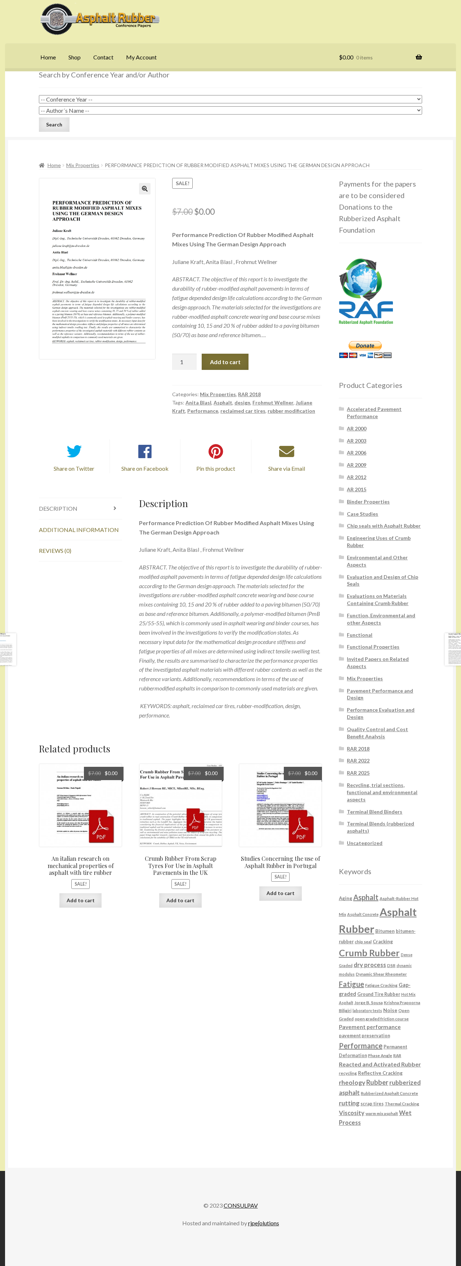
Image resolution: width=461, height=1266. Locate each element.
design (242, 402)
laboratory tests (367, 1010)
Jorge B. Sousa (368, 1002)
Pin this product (215, 468)
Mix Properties (82, 165)
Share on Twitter (74, 468)
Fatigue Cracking (381, 985)
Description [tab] (58, 508)
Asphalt (223, 402)
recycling (348, 1072)
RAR (397, 1055)
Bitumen (385, 931)
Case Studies (362, 514)
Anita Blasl (198, 402)
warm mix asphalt (382, 1113)
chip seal (363, 941)
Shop (74, 57)
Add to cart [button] (81, 900)
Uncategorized (364, 843)
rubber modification (291, 411)
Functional (359, 635)
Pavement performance (370, 1027)
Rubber (377, 1082)
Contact (103, 57)
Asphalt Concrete (363, 914)
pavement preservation (364, 1035)
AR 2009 (356, 465)
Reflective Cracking (380, 1073)
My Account (141, 57)
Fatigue (351, 984)
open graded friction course (382, 1018)
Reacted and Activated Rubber (380, 1064)
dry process (370, 964)
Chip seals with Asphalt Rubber (384, 526)
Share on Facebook (145, 468)
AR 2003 (356, 441)
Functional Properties (373, 647)
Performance (202, 411)
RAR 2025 (358, 773)
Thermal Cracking (402, 1103)
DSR (391, 965)
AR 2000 (356, 428)
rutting (349, 1103)
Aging (345, 898)
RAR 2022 (358, 760)
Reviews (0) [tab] (55, 550)
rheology (352, 1082)
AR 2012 (356, 477)
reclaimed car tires (242, 411)
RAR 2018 (249, 394)
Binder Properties (368, 501)
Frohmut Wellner (273, 402)
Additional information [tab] (79, 529)
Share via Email (286, 468)
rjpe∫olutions (263, 1223)
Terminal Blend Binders (374, 812)
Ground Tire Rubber (378, 994)
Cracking (383, 941)
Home (48, 57)
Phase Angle (380, 1055)
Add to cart (225, 361)
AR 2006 (356, 452)
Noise (390, 1010)
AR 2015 (356, 489)
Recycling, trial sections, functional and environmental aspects (382, 792)
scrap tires (372, 1103)
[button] (145, 188)
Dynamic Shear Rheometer (381, 973)
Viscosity (351, 1112)
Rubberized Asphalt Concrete (389, 1093)
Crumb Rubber (369, 952)
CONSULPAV (241, 1205)
